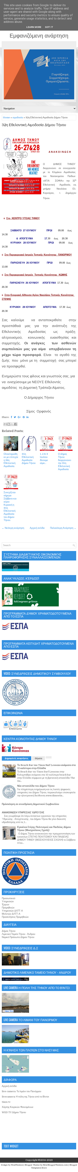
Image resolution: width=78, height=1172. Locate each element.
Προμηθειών (8, 907)
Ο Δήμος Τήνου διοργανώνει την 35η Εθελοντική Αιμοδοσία (64, 462)
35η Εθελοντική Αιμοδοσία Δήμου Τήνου (29, 459)
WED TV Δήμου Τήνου (14, 1112)
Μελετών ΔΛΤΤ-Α (11, 913)
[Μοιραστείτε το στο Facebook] (15, 424)
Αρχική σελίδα (37, 528)
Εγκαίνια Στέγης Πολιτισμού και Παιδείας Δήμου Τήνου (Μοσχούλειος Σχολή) (44, 829)
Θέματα (38, 758)
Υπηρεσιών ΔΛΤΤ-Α (12, 910)
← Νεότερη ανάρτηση (13, 528)
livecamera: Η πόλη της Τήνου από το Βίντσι (25, 1096)
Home (6, 117)
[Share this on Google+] (19, 417)
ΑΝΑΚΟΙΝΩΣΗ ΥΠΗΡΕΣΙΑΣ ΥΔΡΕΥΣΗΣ (23, 812)
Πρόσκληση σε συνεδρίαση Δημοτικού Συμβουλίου (30, 804)
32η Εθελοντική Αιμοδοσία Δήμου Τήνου (34, 125)
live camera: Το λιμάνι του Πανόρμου (21, 1091)
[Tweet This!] (15, 417)
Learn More (33, 27)
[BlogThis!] (9, 424)
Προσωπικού (8, 898)
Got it (49, 27)
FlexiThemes (17, 1165)
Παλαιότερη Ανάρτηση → (63, 528)
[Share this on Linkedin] (27, 417)
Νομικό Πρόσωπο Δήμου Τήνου (18, 937)
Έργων (5, 904)
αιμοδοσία (18, 117)
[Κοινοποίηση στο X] (12, 424)
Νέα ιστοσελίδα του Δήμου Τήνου (36, 785)
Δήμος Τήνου (8, 931)
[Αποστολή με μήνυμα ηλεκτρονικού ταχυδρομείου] (5, 424)
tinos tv (6, 1102)
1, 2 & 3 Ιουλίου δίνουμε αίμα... (44, 459)
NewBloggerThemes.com (55, 1165)
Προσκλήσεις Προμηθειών (15, 917)
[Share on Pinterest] (24, 417)
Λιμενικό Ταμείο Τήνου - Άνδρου (18, 934)
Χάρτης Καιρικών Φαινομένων (17, 1107)
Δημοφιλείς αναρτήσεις (16, 758)
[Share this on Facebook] (11, 417)
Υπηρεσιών (8, 901)
